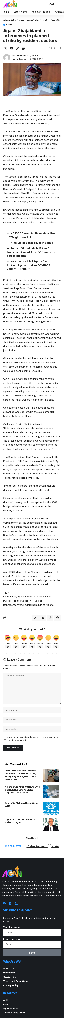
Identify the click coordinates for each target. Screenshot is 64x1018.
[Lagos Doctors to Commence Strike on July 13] (51, 824)
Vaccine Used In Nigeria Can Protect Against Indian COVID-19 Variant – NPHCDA (28, 265)
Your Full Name (11, 927)
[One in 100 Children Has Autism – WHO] (51, 808)
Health (9, 25)
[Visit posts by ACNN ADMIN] (6, 57)
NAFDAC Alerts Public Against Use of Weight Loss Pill (31, 235)
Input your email (12, 939)
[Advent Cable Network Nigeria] (10, 4)
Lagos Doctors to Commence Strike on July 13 (20, 821)
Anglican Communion (37, 846)
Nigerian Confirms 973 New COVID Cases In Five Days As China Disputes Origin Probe (22, 789)
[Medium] (10, 903)
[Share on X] (5, 48)
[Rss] (16, 903)
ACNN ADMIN (20, 56)
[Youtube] (4, 903)
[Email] (11, 48)
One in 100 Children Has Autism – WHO (22, 804)
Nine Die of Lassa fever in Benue (32, 243)
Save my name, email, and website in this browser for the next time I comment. (32, 738)
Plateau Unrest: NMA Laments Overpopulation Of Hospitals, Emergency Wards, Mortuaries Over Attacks (20, 775)
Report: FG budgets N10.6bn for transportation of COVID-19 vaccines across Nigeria (31, 252)
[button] (45, 4)
